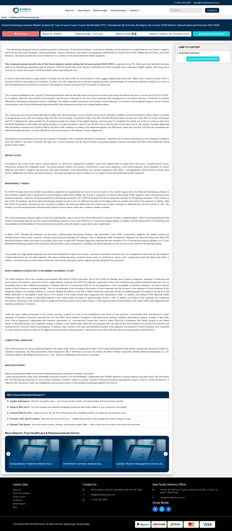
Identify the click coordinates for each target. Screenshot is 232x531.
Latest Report (83, 10)
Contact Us (212, 10)
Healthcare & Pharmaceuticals (24, 17)
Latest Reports (19, 504)
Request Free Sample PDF (204, 59)
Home (4, 17)
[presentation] (8, 454)
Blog (15, 507)
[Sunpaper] (22, 10)
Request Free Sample (212, 34)
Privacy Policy (19, 497)
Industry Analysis (118, 10)
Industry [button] (134, 10)
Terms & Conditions (21, 493)
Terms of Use (69, 524)
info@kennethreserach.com (102, 495)
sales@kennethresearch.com (206, 2)
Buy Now (22, 34)
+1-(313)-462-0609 (182, 2)
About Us (69, 10)
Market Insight (100, 10)
